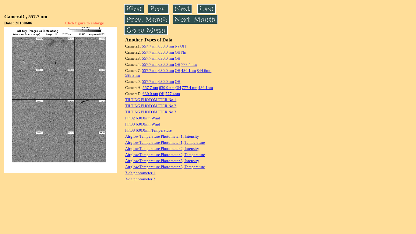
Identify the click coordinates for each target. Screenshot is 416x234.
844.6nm (204, 70)
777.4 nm (189, 64)
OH (183, 46)
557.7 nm (149, 46)
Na (177, 46)
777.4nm (172, 93)
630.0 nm (166, 46)
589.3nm (132, 75)
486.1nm (188, 70)
